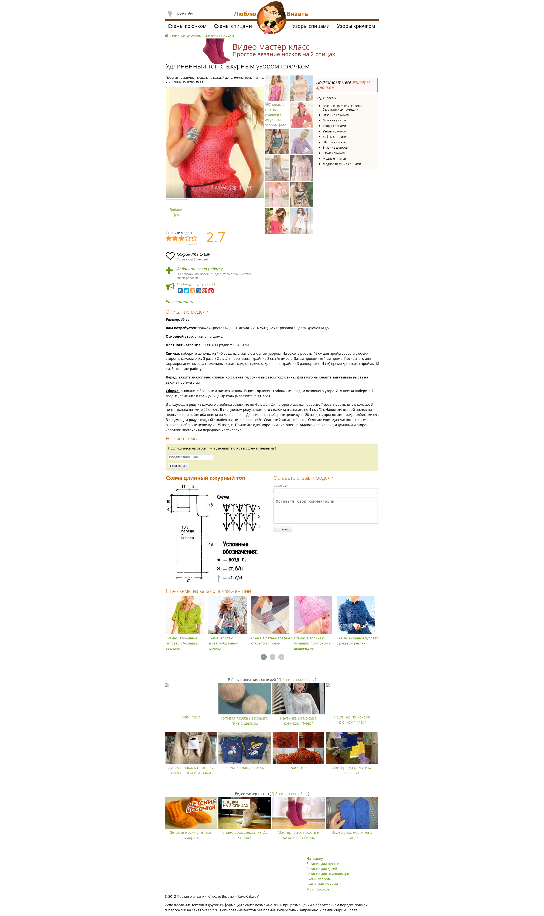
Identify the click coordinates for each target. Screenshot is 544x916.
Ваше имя (280, 485)
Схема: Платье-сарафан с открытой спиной (271, 641)
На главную (316, 858)
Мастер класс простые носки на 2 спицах (298, 835)
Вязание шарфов (335, 147)
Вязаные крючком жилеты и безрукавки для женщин (343, 108)
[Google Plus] (204, 290)
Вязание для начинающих (328, 874)
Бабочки (298, 767)
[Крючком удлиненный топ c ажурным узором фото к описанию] (215, 142)
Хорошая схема (188, 238)
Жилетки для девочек (244, 767)
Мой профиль (317, 889)
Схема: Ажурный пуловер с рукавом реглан (357, 641)
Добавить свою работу (200, 269)
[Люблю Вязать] (271, 18)
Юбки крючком (334, 153)
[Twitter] (186, 290)
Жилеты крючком (219, 36)
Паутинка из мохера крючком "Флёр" (298, 720)
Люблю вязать (167, 35)
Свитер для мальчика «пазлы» (352, 770)
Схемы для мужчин (322, 884)
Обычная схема (181, 238)
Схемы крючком (187, 26)
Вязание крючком (336, 115)
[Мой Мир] (198, 290)
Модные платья (334, 158)
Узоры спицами (334, 126)
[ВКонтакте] (180, 290)
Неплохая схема (175, 238)
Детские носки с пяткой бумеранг (191, 835)
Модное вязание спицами (342, 164)
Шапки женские (334, 142)
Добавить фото (178, 212)
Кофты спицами (334, 137)
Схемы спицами (233, 26)
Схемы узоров (318, 879)
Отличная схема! (194, 238)
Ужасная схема (169, 238)
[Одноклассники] (192, 290)
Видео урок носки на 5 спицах (352, 835)
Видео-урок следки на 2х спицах (244, 835)
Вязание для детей (321, 868)
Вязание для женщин (323, 863)
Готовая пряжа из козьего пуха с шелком (244, 720)
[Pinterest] (211, 290)
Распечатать (179, 301)
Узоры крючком (334, 131)
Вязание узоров (334, 120)
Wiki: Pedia (191, 717)
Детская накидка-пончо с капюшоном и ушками (191, 770)
